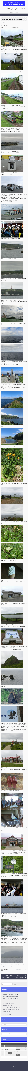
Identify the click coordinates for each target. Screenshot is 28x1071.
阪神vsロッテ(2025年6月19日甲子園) (11, 1009)
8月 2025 (14, 1044)
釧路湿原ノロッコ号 (7, 1005)
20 (10, 1053)
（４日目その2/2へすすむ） (7, 966)
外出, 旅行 (18, 969)
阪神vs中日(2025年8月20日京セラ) (10, 996)
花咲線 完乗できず (7, 1001)
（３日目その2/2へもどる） (7, 22)
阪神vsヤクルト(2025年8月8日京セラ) (11, 998)
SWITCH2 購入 (7, 1014)
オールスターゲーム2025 (8, 1003)
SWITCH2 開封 (7, 1011)
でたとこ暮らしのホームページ (10, 7)
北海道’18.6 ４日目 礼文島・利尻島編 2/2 (21, 976)
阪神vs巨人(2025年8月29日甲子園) (10, 994)
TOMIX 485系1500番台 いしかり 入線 (11, 1007)
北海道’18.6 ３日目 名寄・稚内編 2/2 (7, 976)
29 (17, 1054)
